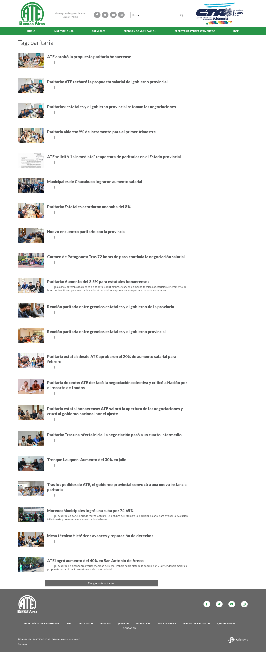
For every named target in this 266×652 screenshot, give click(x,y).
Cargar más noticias (101, 583)
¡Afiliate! (123, 623)
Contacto (129, 628)
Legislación (143, 623)
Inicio (31, 31)
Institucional (64, 31)
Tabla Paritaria (167, 623)
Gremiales (98, 31)
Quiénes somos (226, 623)
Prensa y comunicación (140, 31)
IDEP (236, 31)
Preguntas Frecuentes (196, 623)
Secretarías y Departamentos (195, 31)
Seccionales (86, 623)
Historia (105, 623)
